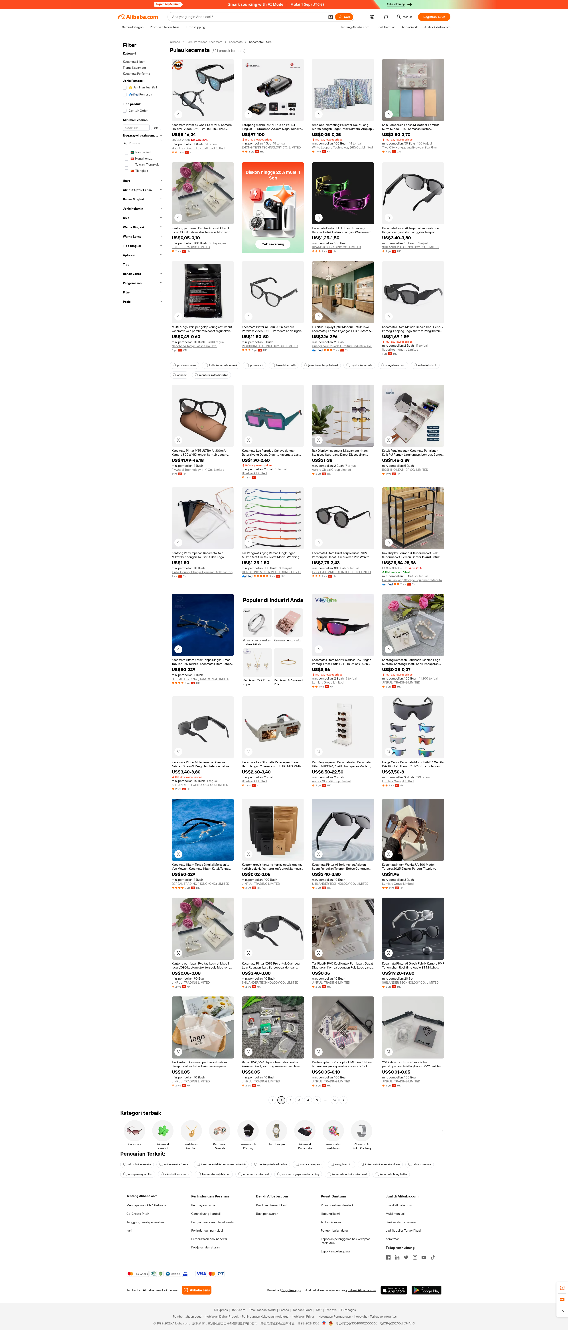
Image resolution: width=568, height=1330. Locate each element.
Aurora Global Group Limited (331, 469)
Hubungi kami (330, 1213)
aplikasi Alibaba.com (361, 1290)
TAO (318, 1310)
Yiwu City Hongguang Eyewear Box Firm (409, 147)
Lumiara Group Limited (327, 682)
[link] (562, 1288)
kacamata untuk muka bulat (349, 1174)
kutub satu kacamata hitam (382, 1164)
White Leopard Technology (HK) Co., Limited (342, 147)
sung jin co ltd (343, 1164)
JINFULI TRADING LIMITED (191, 247)
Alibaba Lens (152, 1290)
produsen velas (186, 365)
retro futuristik (427, 365)
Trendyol (331, 1310)
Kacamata (236, 42)
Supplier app (291, 1290)
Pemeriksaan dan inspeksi (209, 1239)
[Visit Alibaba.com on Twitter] (406, 1257)
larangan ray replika (140, 1174)
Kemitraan (393, 1239)
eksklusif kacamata (177, 1174)
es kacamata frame (176, 1164)
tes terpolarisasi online (272, 1164)
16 (334, 1100)
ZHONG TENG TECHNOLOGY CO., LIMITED (271, 147)
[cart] (386, 17)
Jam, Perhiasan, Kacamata (204, 42)
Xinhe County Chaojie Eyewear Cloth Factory (202, 572)
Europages (348, 1310)
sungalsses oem (395, 365)
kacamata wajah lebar (216, 1174)
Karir (129, 1230)
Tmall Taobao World (262, 1310)
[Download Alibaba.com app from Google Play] (427, 1290)
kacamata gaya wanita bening (300, 1174)
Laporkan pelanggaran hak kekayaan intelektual (346, 1241)
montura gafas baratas (213, 375)
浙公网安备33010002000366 (356, 1323)
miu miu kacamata (139, 1164)
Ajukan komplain (332, 1222)
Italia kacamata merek (223, 365)
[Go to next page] (343, 1100)
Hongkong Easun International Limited (198, 148)
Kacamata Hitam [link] (260, 42)
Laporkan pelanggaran (336, 1251)
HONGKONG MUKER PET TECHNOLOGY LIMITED (273, 572)
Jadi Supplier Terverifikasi (403, 1230)
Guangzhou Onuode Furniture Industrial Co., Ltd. (343, 346)
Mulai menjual (395, 1213)
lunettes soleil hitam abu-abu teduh (223, 1164)
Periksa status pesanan (401, 1222)
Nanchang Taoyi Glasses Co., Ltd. (194, 346)
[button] (330, 17)
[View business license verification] (324, 1323)
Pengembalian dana (334, 1230)
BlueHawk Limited (254, 473)
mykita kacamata (362, 365)
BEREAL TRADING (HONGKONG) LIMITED (200, 679)
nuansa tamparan (311, 1164)
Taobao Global (302, 1310)
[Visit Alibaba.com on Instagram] (415, 1257)
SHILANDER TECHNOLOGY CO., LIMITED (410, 247)
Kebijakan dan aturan (205, 1247)
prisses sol (256, 365)
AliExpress (221, 1310)
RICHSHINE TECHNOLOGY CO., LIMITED (270, 346)
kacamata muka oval (256, 1174)
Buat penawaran (267, 1213)
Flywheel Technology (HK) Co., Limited (198, 469)
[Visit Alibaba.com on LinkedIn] (397, 1257)
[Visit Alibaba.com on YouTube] (423, 1257)
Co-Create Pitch (137, 1213)
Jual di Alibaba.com (399, 1205)
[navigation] (142, 571)
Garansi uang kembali (206, 1213)
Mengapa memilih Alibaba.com (147, 1205)
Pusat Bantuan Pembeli (337, 1205)
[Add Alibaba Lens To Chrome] (196, 1290)
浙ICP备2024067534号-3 (397, 1323)
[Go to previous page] (272, 1100)
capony (181, 375)
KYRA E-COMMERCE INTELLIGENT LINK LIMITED (343, 572)
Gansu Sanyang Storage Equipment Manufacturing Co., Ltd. (413, 580)
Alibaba (175, 42)
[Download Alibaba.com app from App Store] (394, 1290)
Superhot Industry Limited (400, 349)
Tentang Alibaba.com (141, 1196)
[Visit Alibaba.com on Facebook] (388, 1257)
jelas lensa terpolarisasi (323, 365)
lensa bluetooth (286, 365)
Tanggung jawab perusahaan (146, 1222)
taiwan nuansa (422, 1164)
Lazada (284, 1310)
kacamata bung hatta (393, 1174)
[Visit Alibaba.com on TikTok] (432, 1257)
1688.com (238, 1310)
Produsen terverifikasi (271, 1205)
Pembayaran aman (204, 1205)
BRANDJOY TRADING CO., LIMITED (336, 247)
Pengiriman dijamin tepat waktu (212, 1222)
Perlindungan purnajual (207, 1230)
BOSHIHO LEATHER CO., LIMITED (405, 469)
